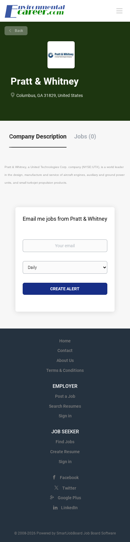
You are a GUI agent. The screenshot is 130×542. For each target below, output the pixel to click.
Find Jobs (65, 441)
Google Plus (69, 497)
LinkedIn (69, 507)
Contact (65, 350)
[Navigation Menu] (119, 10)
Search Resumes (65, 406)
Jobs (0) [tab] (85, 136)
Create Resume (65, 451)
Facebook (69, 477)
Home (65, 340)
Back (18, 31)
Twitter (69, 488)
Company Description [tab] (38, 136)
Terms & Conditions (65, 370)
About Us (65, 360)
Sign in (65, 415)
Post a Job (65, 396)
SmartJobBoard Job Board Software (86, 533)
